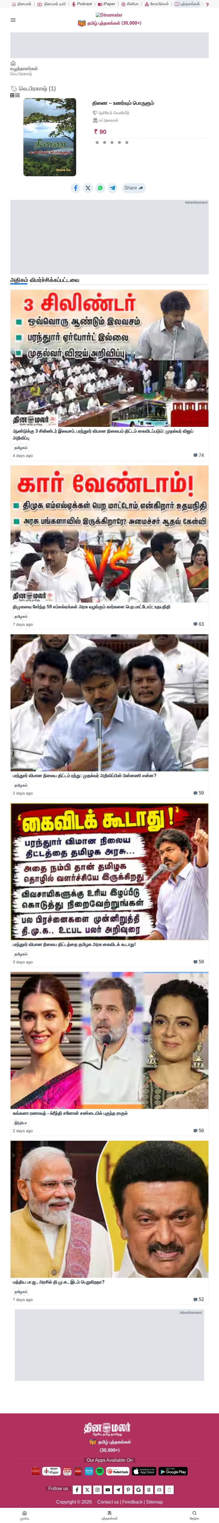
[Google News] (138, 1490)
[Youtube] (108, 1490)
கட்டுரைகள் (108, 120)
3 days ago (23, 962)
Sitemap (154, 1502)
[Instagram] (97, 1490)
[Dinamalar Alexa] (89, 1471)
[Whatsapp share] (100, 188)
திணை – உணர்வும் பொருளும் (123, 103)
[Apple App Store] (144, 1471)
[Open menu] (13, 20)
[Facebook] (77, 1490)
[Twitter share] (88, 188)
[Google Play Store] (173, 1471)
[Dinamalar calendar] (67, 1471)
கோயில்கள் (159, 3)
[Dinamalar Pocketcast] (117, 1471)
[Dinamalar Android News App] (35, 1471)
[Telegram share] (112, 188)
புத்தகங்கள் (189, 3)
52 (201, 1299)
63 (201, 624)
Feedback (132, 1502)
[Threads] (149, 1490)
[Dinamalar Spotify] (100, 1471)
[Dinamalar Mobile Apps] (169, 1490)
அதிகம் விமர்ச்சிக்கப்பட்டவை (44, 280)
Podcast (84, 3)
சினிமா (132, 3)
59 (201, 793)
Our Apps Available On (110, 1460)
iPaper (108, 3)
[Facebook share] (76, 188)
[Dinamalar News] (109, 358)
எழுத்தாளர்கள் (24, 68)
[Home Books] (13, 63)
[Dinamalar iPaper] (51, 1471)
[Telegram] (118, 1490)
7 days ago (23, 624)
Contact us (108, 1502)
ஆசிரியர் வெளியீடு (113, 112)
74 (201, 455)
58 (201, 1130)
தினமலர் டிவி (54, 3)
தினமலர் (23, 3)
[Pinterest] (128, 1490)
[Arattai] (159, 1490)
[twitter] (87, 1490)
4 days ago (23, 455)
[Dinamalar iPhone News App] (78, 1471)
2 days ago (23, 793)
